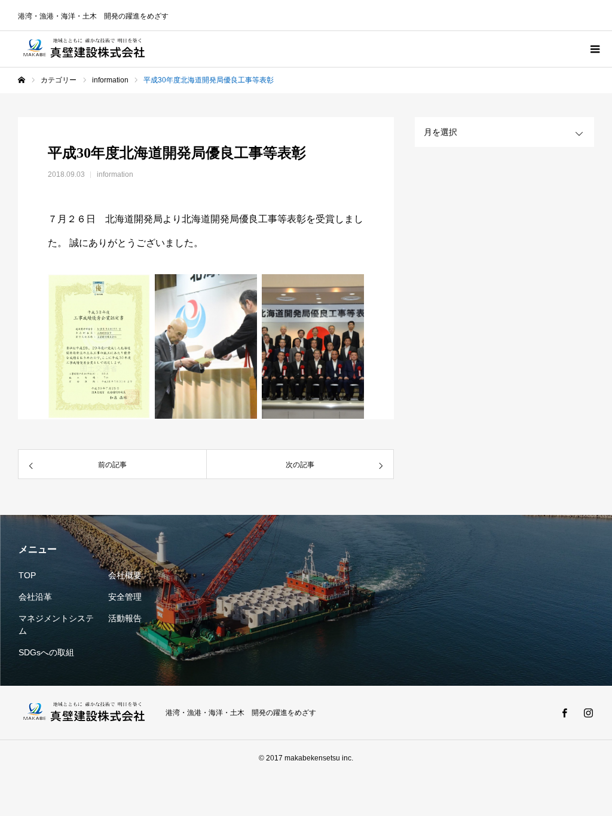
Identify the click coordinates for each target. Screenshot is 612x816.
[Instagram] (588, 713)
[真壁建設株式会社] (84, 49)
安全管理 (125, 597)
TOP (27, 575)
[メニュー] (594, 49)
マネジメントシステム (56, 624)
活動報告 (125, 618)
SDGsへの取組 (46, 652)
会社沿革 (35, 597)
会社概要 (125, 575)
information (115, 174)
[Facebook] (564, 713)
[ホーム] (21, 80)
